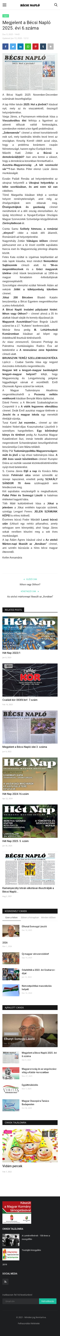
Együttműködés (30, 1085)
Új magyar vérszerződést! (35, 954)
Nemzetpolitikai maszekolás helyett (37, 988)
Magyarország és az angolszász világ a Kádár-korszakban (39, 1071)
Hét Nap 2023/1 (11, 652)
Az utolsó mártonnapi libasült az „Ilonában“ (30, 596)
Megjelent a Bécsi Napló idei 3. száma (24, 746)
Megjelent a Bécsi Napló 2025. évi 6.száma (39, 1054)
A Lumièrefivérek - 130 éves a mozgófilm (36, 1237)
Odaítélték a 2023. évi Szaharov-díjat (38, 972)
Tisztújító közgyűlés (31, 1250)
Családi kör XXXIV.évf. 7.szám (19, 699)
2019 (4, 1264)
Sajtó (6, 16)
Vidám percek (12, 1166)
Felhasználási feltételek (29, 1323)
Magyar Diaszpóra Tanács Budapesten (35, 1103)
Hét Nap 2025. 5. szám (15, 841)
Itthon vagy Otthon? (30, 584)
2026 (5, 942)
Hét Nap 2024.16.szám (15, 793)
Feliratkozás (47, 1301)
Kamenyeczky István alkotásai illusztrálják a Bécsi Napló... (28, 890)
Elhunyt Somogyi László (34, 926)
